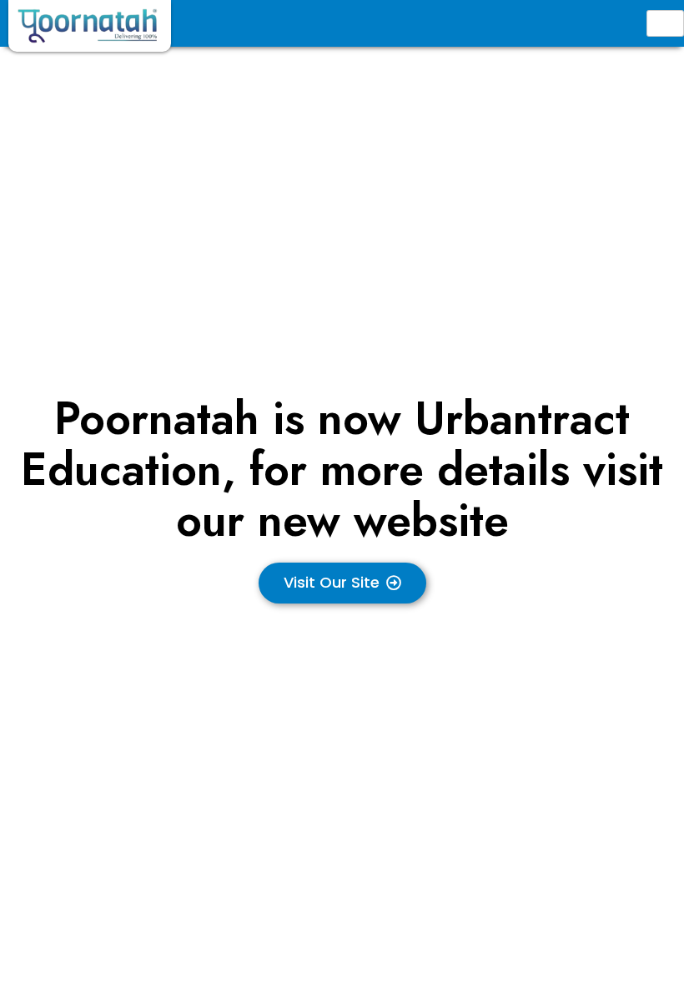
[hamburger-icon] (665, 23)
